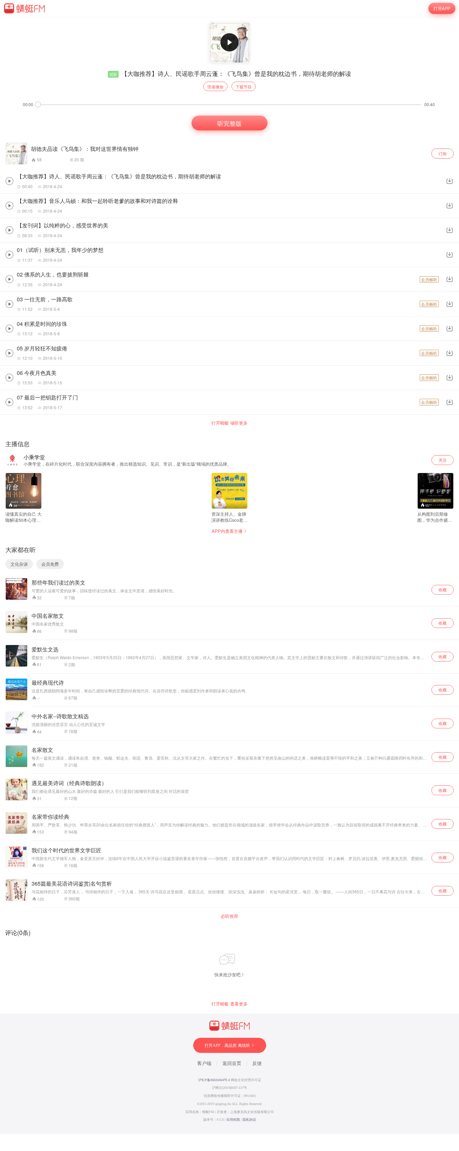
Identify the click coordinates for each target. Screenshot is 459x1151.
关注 (443, 460)
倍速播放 (215, 86)
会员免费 (50, 564)
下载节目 (244, 86)
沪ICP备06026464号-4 (214, 1080)
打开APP (442, 8)
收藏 (443, 589)
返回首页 (231, 1063)
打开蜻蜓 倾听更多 (229, 423)
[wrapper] (229, 575)
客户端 (204, 1063)
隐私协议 (249, 1119)
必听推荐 (229, 916)
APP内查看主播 (227, 531)
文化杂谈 (19, 564)
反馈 (257, 1063)
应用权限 (233, 1119)
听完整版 (229, 122)
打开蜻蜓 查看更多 (229, 1004)
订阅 (443, 153)
